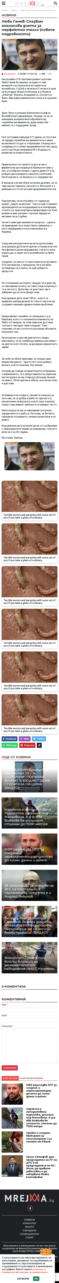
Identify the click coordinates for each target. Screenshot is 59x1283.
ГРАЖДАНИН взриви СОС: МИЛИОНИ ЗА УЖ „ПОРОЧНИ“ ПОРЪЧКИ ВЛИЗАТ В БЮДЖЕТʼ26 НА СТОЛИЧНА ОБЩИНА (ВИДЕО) (27, 779)
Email (4, 1015)
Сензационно (29, 1234)
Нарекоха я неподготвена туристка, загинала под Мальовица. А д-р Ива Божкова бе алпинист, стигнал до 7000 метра (27, 817)
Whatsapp (11, 745)
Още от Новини (16, 757)
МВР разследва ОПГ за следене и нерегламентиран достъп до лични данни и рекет (28, 855)
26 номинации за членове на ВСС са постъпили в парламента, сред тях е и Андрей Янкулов (29, 891)
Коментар (7, 1026)
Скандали (29, 1230)
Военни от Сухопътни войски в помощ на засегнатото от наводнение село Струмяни (29, 963)
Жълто (29, 1227)
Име (5, 1005)
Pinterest (29, 745)
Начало (4, 10)
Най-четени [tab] (10, 1078)
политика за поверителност (33, 1272)
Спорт (29, 1237)
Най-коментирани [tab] (31, 1078)
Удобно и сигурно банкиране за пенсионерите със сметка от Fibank (39, 1137)
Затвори (23, 1278)
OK (36, 1278)
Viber (26, 739)
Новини (14, 10)
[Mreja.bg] (29, 1198)
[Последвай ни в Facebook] (30, 1208)
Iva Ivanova (10, 74)
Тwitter (41, 739)
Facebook (11, 739)
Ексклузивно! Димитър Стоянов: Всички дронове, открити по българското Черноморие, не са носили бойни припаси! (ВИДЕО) (28, 925)
